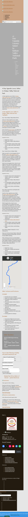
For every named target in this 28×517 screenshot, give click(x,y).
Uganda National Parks (9, 471)
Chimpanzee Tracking (9, 458)
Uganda (5, 126)
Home (16, 61)
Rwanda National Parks (10, 468)
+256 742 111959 (6, 499)
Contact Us (7, 17)
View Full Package (6, 392)
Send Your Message (7, 373)
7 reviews (11, 424)
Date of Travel (5, 368)
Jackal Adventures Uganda (12, 421)
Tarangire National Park (10, 470)
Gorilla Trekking (8, 457)
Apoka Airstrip (11, 129)
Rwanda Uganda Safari (12, 401)
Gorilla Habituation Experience (11, 462)
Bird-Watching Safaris (9, 460)
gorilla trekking (18, 386)
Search (18, 451)
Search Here (4, 449)
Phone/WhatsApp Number (7, 365)
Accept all (7, 516)
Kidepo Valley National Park (10, 96)
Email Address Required (7, 362)
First (15, 358)
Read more (2, 516)
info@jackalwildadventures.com (9, 500)
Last (15, 360)
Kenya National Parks (9, 467)
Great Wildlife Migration (10, 461)
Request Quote (3, 491)
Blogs (6, 19)
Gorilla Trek (7, 15)
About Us (7, 16)
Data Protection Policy (15, 515)
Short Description (5, 372)
